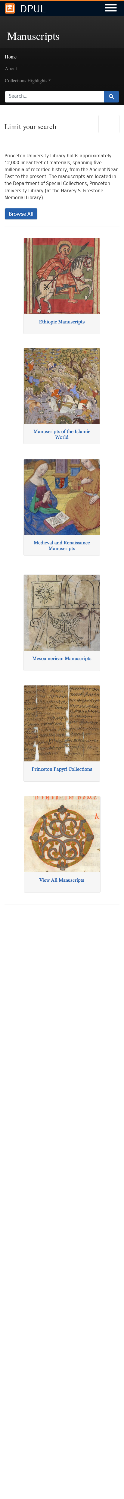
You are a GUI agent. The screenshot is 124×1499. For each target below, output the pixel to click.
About (11, 68)
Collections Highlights (26, 80)
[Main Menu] (110, 8)
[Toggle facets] (108, 124)
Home (11, 56)
